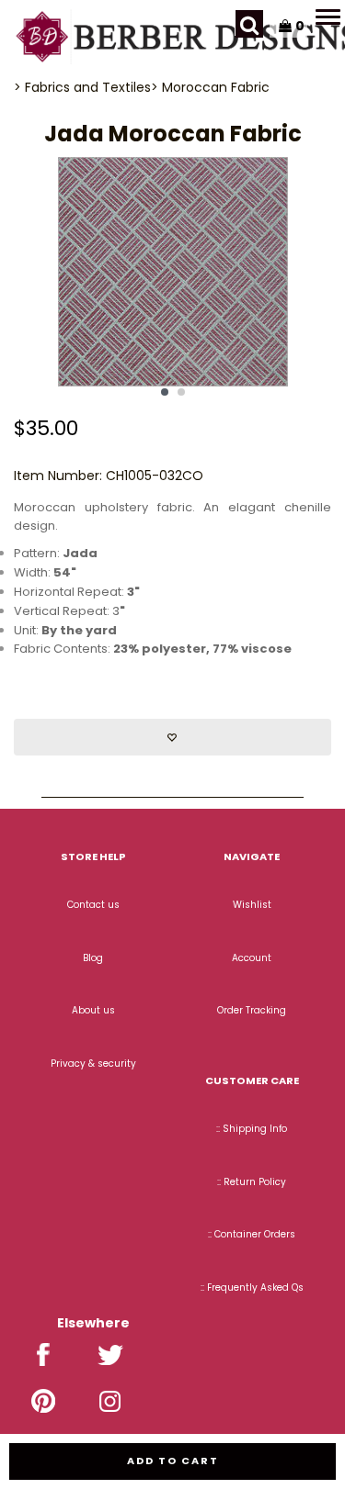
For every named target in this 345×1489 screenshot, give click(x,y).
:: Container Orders (251, 1234)
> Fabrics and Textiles (82, 87)
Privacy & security (93, 1063)
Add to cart (173, 1460)
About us (93, 1010)
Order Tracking (251, 1010)
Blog (93, 958)
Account (251, 958)
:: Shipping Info (251, 1129)
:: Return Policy (251, 1182)
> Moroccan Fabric (210, 87)
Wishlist (252, 905)
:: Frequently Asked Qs (252, 1287)
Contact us (93, 905)
